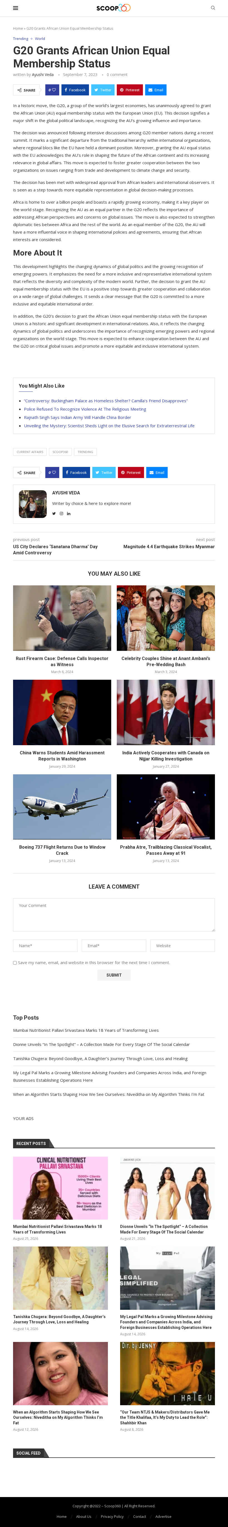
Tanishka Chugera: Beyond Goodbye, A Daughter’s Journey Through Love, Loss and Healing (100, 1058)
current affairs (30, 452)
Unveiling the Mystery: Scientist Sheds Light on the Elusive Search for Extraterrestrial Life (109, 425)
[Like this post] (54, 89)
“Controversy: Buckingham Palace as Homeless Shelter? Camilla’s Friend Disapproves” (106, 400)
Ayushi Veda (43, 74)
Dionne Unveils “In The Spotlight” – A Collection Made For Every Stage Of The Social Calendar (101, 1044)
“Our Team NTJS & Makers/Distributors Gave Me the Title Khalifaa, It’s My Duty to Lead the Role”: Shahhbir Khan (165, 1417)
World (40, 39)
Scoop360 (60, 452)
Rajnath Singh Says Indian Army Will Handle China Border (77, 417)
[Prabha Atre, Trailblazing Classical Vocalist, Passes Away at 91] (166, 807)
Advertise (163, 1516)
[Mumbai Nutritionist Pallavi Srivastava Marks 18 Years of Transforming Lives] (60, 1188)
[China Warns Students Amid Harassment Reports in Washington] (62, 712)
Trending (20, 39)
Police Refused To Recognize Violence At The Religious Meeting (85, 409)
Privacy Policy (112, 1516)
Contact (139, 1516)
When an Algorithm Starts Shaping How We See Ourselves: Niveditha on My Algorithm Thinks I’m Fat (108, 1094)
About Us (83, 1516)
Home (18, 28)
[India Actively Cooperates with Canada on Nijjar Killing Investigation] (166, 712)
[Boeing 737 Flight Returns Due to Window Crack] (62, 807)
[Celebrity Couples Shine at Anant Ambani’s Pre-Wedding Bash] (166, 618)
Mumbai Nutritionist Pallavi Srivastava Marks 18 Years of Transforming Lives (86, 1030)
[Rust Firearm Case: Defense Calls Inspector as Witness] (62, 618)
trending (85, 452)
